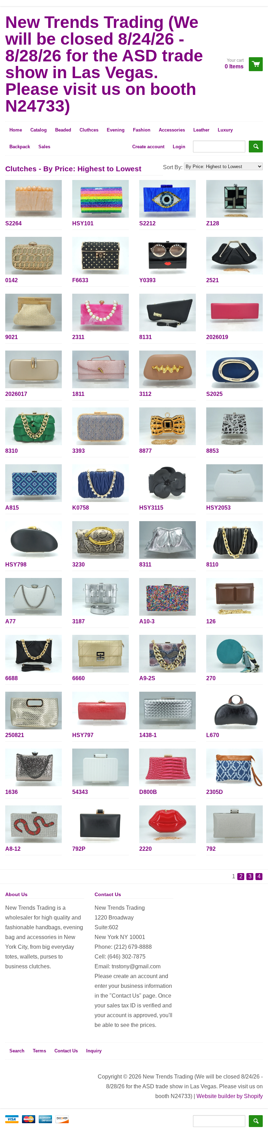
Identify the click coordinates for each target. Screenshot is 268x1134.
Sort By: (173, 167)
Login (179, 146)
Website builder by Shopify (229, 1096)
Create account (148, 146)
